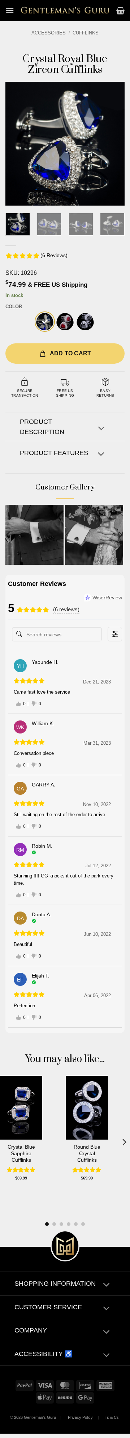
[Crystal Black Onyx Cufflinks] (85, 321)
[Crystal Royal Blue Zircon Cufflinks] (44, 321)
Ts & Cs (112, 1417)
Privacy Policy (80, 1417)
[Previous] (16, 144)
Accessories (48, 33)
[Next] (113, 144)
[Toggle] (101, 429)
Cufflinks (86, 33)
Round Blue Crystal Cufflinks (87, 1153)
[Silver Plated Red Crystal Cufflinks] (65, 321)
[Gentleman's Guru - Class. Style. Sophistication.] (65, 10)
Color (13, 306)
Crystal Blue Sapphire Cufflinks (21, 1153)
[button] (9, 10)
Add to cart (70, 353)
